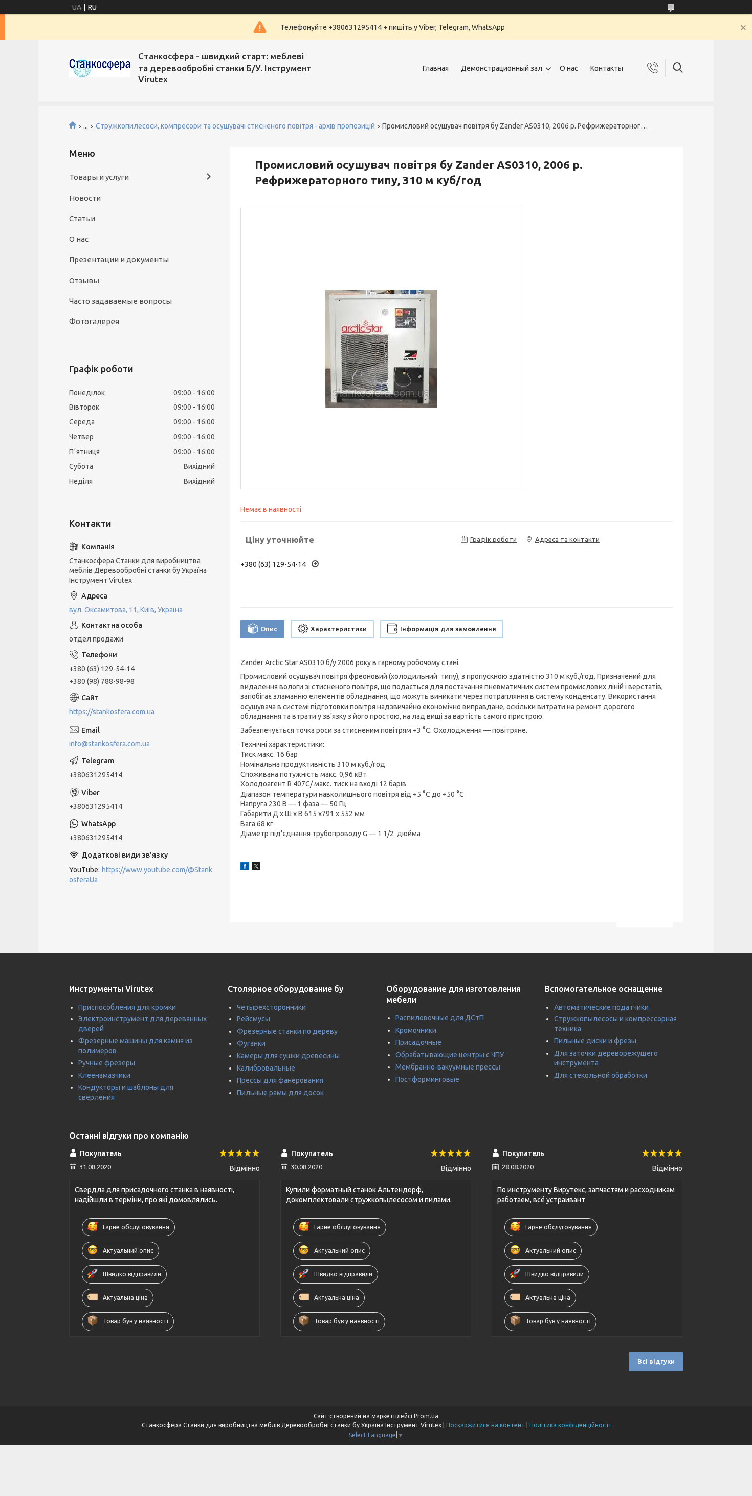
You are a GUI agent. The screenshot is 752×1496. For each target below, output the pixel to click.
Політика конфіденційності (570, 1425)
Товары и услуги (99, 177)
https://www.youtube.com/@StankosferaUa (140, 875)
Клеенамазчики (104, 1075)
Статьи (82, 218)
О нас (569, 68)
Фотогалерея (94, 321)
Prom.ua (426, 1416)
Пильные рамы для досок (280, 1092)
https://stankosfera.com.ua (111, 712)
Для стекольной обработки (600, 1075)
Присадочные (418, 1042)
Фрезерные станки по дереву (287, 1031)
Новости (85, 198)
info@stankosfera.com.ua (109, 744)
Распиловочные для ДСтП (439, 1018)
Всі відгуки (656, 1361)
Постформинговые (427, 1079)
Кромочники (415, 1030)
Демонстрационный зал (501, 68)
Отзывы (84, 280)
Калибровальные (266, 1068)
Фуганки (251, 1043)
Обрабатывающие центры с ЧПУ (449, 1055)
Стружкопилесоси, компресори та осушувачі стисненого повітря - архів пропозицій (235, 126)
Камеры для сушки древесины (288, 1056)
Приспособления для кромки (127, 1007)
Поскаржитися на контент (485, 1425)
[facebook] (244, 868)
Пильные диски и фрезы (595, 1041)
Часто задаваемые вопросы (120, 300)
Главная (436, 68)
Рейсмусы (253, 1019)
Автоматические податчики (601, 1007)
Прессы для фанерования (280, 1080)
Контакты (606, 68)
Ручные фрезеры (106, 1063)
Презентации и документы (119, 259)
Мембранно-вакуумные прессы (447, 1067)
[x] (256, 868)
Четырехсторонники (271, 1007)
